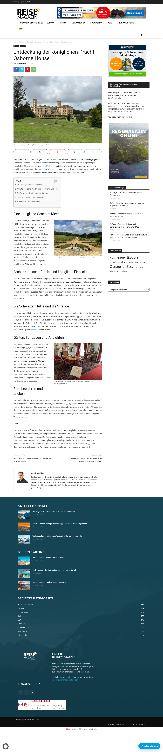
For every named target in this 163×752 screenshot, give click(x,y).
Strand (132, 266)
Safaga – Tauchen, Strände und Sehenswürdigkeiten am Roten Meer (125, 225)
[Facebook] (141, 1)
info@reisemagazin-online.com (65, 680)
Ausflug (121, 257)
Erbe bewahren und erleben (29, 201)
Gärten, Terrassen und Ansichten (31, 197)
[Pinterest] (27, 69)
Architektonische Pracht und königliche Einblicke (37, 189)
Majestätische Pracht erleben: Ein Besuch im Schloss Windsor (32, 460)
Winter (124, 272)
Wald (141, 267)
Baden (132, 257)
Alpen (112, 258)
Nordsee (142, 262)
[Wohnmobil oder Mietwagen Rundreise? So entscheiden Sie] (24, 539)
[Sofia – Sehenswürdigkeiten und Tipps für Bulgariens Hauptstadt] (24, 527)
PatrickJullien (21, 63)
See (124, 267)
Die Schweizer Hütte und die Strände (32, 193)
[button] (142, 35)
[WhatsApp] (33, 69)
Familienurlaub (118, 262)
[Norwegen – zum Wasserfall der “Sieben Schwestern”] (24, 514)
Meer (136, 262)
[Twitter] (148, 1)
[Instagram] (144, 1)
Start (15, 42)
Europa (21, 42)
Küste (131, 262)
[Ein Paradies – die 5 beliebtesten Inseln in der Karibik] (24, 573)
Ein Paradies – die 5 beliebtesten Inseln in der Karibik (54, 570)
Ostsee (115, 266)
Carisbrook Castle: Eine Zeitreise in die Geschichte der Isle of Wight (86, 460)
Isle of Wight (47, 166)
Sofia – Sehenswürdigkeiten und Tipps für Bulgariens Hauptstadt (127, 204)
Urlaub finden (149, 746)
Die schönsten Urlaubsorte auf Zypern (48, 558)
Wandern (115, 271)
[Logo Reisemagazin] (35, 13)
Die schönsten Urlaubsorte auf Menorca (49, 582)
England (30, 42)
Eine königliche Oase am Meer (30, 185)
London (36, 234)
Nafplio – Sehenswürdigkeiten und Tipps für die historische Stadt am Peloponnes (129, 236)
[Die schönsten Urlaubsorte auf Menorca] (24, 585)
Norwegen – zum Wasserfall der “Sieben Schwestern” (126, 193)
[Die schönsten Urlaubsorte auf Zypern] (24, 560)
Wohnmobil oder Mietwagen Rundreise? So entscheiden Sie (127, 215)
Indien (33, 329)
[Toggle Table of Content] (55, 181)
